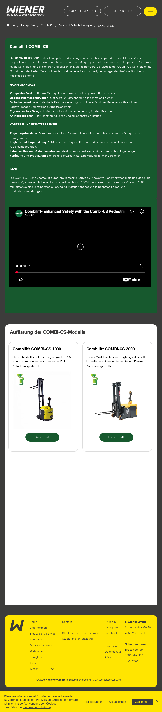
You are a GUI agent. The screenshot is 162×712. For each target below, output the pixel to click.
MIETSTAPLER (122, 11)
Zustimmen (142, 702)
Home (33, 622)
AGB (108, 657)
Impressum (112, 646)
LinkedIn (110, 622)
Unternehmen (38, 627)
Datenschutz (113, 651)
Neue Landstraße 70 (138, 627)
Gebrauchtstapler (41, 645)
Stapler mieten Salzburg (77, 638)
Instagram (111, 627)
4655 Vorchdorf (135, 633)
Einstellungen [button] (94, 702)
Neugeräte (36, 639)
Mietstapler (37, 651)
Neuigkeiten (37, 657)
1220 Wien (131, 661)
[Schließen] (157, 701)
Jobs (33, 663)
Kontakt (67, 622)
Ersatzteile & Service (43, 633)
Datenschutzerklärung (37, 707)
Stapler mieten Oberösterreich (81, 633)
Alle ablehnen (117, 702)
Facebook (111, 633)
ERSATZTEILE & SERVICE (82, 11)
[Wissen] (53, 669)
